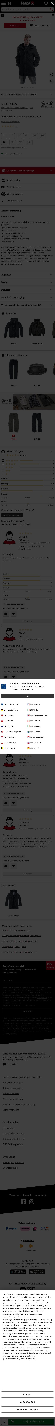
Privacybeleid (30, 1358)
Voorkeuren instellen (27, 1409)
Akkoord (27, 1394)
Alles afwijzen (27, 1402)
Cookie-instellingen (30, 1353)
